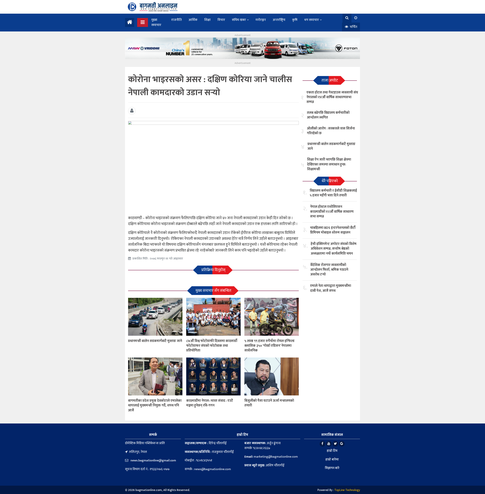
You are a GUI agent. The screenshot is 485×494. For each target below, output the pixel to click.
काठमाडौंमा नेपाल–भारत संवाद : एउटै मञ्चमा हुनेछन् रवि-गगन (209, 403)
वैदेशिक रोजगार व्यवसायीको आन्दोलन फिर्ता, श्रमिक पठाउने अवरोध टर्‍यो (329, 269)
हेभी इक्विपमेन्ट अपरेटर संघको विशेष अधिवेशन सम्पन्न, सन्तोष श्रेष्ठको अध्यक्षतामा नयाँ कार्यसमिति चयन (333, 248)
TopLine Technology (347, 490)
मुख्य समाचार (156, 22)
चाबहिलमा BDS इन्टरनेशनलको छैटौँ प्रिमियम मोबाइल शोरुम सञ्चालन (333, 230)
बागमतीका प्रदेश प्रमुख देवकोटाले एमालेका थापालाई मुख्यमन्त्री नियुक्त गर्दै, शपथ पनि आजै (154, 405)
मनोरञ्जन (261, 20)
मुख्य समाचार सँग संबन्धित (213, 290)
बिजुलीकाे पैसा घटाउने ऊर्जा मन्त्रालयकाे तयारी (269, 403)
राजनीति (176, 20)
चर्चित (353, 27)
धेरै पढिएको (330, 181)
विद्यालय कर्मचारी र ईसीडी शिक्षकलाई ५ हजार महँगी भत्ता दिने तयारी (333, 193)
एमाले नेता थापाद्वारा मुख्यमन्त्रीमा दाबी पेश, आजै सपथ (330, 288)
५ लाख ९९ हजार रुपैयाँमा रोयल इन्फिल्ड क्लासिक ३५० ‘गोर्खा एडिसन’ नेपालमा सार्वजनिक (269, 345)
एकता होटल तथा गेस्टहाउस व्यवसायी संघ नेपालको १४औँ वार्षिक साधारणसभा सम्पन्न (332, 97)
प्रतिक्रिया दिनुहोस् (213, 270)
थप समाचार (311, 20)
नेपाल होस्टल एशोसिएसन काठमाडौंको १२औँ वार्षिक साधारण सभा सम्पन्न (332, 211)
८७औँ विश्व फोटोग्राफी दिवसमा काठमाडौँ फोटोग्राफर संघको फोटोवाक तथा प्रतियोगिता (211, 345)
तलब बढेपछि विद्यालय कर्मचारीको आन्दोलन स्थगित (328, 115)
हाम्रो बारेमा (332, 459)
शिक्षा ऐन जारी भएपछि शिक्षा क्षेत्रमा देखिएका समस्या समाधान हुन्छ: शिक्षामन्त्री (329, 164)
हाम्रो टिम (332, 450)
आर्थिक (193, 20)
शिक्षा (207, 20)
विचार (221, 20)
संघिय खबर (239, 20)
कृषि (294, 20)
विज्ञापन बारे (332, 468)
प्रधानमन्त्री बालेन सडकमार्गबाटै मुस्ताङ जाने (155, 341)
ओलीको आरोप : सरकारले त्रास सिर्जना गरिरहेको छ (331, 131)
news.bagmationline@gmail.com (153, 460)
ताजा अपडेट (330, 80)
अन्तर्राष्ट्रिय (279, 20)
